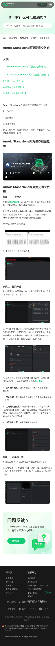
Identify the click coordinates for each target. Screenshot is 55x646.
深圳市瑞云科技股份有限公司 (22, 626)
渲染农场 (16, 637)
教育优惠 (9, 581)
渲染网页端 (14, 201)
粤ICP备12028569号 (41, 626)
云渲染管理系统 (12, 589)
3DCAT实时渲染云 (32, 617)
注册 (42, 4)
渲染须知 (13, 37)
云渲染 (31, 637)
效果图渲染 (45, 37)
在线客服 (39, 381)
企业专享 (9, 578)
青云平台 (9, 585)
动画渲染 (24, 37)
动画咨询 (31, 578)
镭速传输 (45, 617)
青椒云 (26, 620)
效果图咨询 (32, 581)
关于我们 (9, 593)
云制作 (34, 37)
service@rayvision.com (38, 585)
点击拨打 (47, 594)
